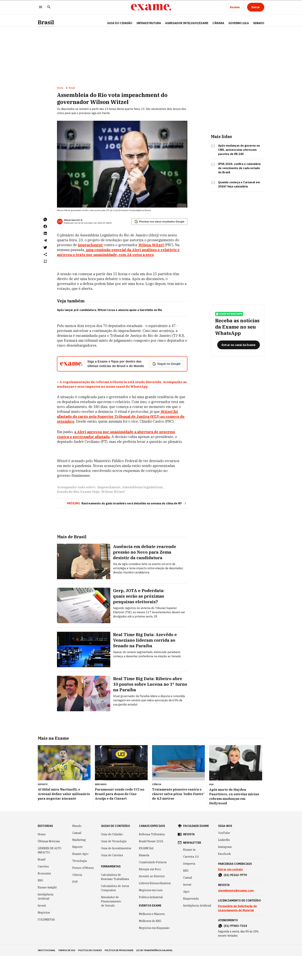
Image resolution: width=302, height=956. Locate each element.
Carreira (43, 866)
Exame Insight (47, 887)
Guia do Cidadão (119, 23)
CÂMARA (218, 23)
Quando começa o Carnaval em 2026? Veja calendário (239, 184)
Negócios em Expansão (154, 928)
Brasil (46, 22)
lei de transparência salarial (154, 950)
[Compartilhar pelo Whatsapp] (45, 219)
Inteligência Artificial (45, 896)
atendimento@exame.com (236, 890)
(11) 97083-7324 (235, 926)
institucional (46, 950)
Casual (76, 833)
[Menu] (40, 7)
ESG (40, 880)
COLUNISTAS (46, 919)
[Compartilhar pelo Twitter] (45, 247)
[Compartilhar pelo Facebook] (45, 226)
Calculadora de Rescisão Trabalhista (115, 877)
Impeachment (108, 487)
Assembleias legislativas (142, 487)
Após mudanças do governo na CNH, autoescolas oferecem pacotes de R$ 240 (239, 150)
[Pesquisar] (49, 7)
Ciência (77, 875)
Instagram (225, 847)
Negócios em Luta (151, 890)
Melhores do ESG (150, 921)
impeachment (90, 244)
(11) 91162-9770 (235, 875)
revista (189, 834)
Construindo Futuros (153, 862)
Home (60, 87)
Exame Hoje (90, 492)
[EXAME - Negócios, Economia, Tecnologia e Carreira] (151, 7)
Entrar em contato (230, 869)
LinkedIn (224, 840)
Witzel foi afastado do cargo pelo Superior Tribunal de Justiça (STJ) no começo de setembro (121, 416)
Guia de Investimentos (116, 848)
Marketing (79, 840)
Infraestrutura (148, 23)
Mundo (76, 826)
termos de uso (66, 950)
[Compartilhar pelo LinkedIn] (45, 233)
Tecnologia (79, 861)
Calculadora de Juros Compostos (115, 888)
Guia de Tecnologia (114, 841)
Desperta (189, 863)
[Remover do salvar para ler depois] (45, 261)
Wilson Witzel (151, 244)
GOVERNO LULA (238, 23)
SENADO (258, 23)
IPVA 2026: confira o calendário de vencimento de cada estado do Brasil (239, 168)
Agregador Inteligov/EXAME (186, 23)
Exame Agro (80, 854)
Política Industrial (151, 897)
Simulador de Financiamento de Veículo (111, 901)
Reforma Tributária (152, 834)
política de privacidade (119, 950)
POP (75, 881)
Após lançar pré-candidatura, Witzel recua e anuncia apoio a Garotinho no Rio (109, 310)
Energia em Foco (150, 869)
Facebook (224, 854)
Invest (42, 905)
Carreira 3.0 (191, 856)
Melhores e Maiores (152, 914)
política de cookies (90, 950)
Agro (186, 891)
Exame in (189, 849)
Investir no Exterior (152, 876)
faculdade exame (196, 826)
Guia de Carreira (112, 855)
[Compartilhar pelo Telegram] (45, 240)
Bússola (144, 855)
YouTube (224, 833)
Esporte (77, 847)
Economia (44, 873)
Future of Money (83, 868)
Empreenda (191, 898)
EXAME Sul (146, 848)
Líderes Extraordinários (155, 883)
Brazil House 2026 (151, 841)
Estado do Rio (68, 492)
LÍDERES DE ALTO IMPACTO (49, 850)
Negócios (44, 912)
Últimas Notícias (49, 841)
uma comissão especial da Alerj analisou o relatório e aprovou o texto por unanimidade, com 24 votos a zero (118, 252)
